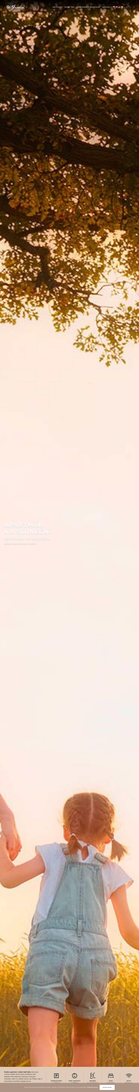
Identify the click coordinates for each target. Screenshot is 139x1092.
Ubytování (57, 7)
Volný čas (69, 7)
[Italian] (122, 7)
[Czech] (114, 7)
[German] (119, 7)
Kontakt (106, 7)
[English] (116, 7)
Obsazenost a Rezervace (88, 7)
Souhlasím (107, 1087)
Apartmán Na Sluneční (67, 1063)
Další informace (92, 1087)
